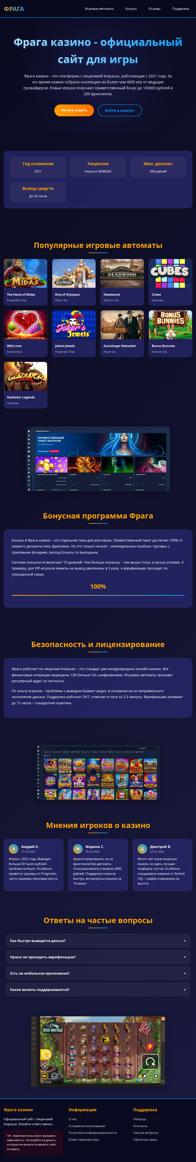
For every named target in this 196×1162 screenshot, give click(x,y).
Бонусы (131, 9)
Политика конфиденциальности (93, 1133)
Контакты (140, 1126)
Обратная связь (145, 1139)
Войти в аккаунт (120, 110)
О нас (73, 1119)
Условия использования (87, 1126)
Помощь (139, 1119)
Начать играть (74, 110)
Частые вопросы (145, 1133)
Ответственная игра (84, 1139)
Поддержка (180, 9)
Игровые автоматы (99, 9)
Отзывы (154, 9)
